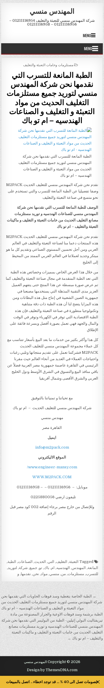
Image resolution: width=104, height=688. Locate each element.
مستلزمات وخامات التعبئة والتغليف (48, 64)
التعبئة (74, 561)
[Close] (98, 682)
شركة (23, 568)
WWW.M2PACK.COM (52, 477)
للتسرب (92, 574)
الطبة (12, 561)
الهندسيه (63, 568)
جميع (33, 568)
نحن (36, 574)
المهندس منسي (52, 10)
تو (40, 568)
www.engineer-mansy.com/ (52, 467)
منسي (54, 574)
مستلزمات (76, 574)
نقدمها (26, 574)
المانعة (93, 568)
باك (46, 568)
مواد (44, 574)
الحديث (40, 561)
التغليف (61, 561)
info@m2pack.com (52, 447)
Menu (87, 35)
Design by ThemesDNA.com (52, 670)
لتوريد (12, 568)
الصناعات (25, 561)
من (63, 574)
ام (53, 568)
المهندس (79, 568)
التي (51, 561)
